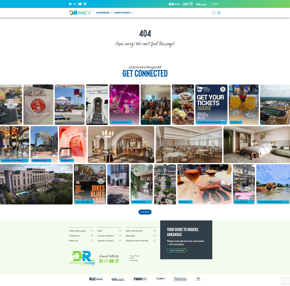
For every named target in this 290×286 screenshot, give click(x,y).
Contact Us (74, 235)
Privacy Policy (134, 256)
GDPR (132, 258)
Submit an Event (105, 240)
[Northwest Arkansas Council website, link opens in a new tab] (140, 279)
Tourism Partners (106, 235)
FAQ (100, 231)
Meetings (130, 235)
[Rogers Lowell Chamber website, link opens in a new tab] (96, 279)
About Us (73, 240)
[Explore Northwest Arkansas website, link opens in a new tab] (160, 279)
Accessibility (134, 260)
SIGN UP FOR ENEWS (177, 250)
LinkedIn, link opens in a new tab (85, 4)
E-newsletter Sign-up (122, 13)
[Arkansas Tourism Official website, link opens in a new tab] (180, 279)
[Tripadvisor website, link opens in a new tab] (198, 279)
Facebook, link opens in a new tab (70, 4)
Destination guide (102, 13)
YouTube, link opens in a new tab (80, 4)
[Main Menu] (219, 13)
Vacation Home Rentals (137, 240)
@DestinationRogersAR (145, 67)
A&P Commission (134, 231)
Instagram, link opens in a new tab (75, 4)
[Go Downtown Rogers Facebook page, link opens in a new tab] (118, 279)
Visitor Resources (77, 231)
